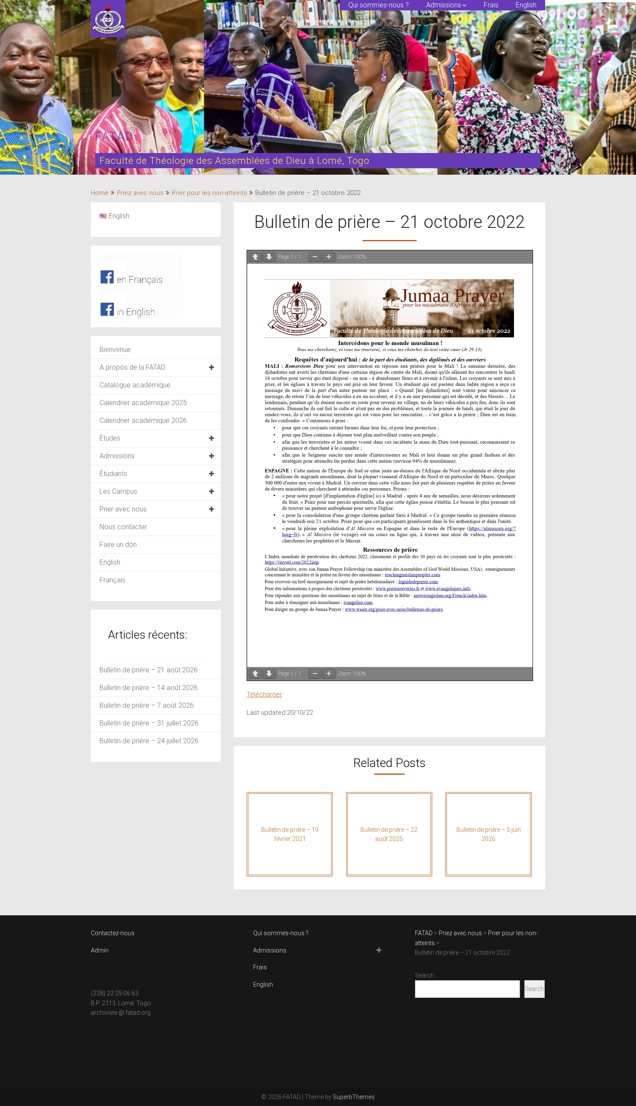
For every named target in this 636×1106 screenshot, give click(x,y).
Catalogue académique (135, 385)
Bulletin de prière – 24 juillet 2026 (149, 741)
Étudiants (113, 474)
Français (112, 580)
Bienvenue (115, 349)
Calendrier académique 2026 (143, 420)
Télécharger (264, 694)
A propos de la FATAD (132, 367)
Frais (491, 5)
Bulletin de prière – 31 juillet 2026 (149, 723)
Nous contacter (123, 527)
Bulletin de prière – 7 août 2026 (147, 705)
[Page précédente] (255, 257)
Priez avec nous (140, 193)
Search (424, 975)
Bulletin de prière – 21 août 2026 (149, 670)
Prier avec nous (123, 509)
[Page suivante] (269, 257)
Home (100, 193)
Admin (100, 950)
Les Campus (118, 491)
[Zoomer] (328, 257)
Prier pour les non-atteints (209, 193)
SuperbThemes (354, 1096)
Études (110, 438)
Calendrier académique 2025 (143, 403)
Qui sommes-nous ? (378, 5)
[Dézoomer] (314, 257)
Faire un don (118, 544)
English (526, 5)
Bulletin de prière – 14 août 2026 (149, 688)
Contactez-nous (113, 933)
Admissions (443, 5)
